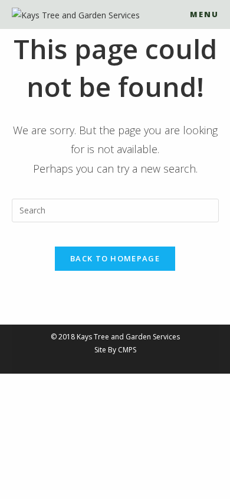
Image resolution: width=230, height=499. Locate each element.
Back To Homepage (115, 258)
